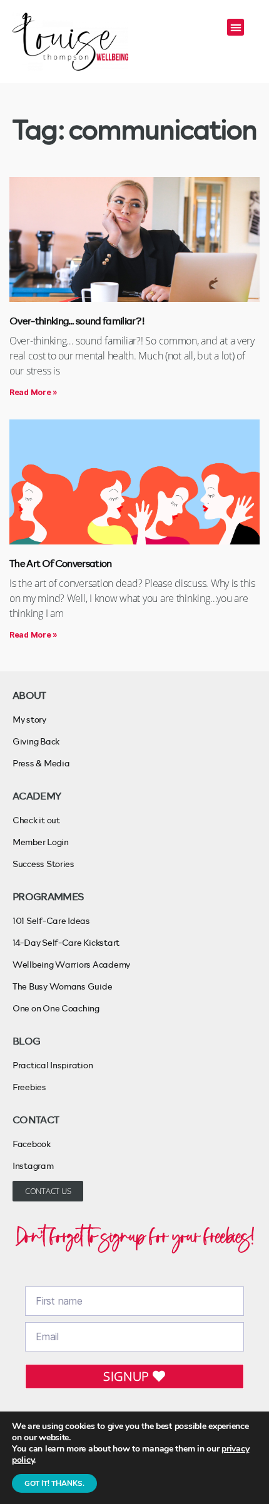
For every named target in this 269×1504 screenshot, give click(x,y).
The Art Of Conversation (60, 563)
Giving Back (36, 741)
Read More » (33, 392)
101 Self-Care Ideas (51, 920)
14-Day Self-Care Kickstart (66, 942)
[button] (235, 27)
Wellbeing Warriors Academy (71, 964)
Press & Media (41, 763)
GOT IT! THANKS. (54, 1483)
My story (29, 719)
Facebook (32, 1144)
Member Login (41, 842)
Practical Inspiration (53, 1065)
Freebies (29, 1087)
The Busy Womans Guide (62, 986)
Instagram (33, 1165)
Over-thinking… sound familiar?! (77, 320)
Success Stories (43, 864)
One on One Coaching (56, 1008)
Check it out (36, 820)
